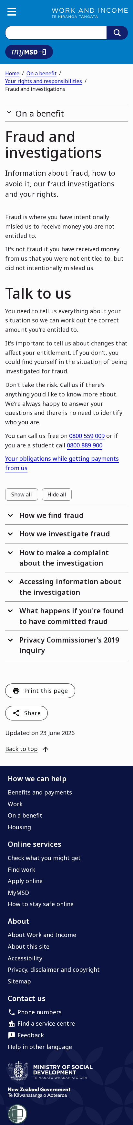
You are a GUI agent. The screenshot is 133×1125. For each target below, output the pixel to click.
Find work (21, 869)
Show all (24, 496)
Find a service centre (46, 1023)
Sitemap (19, 981)
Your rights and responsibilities (43, 81)
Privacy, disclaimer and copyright (54, 969)
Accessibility (25, 958)
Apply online (25, 881)
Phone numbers (39, 1012)
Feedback (30, 1035)
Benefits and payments (40, 792)
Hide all (59, 496)
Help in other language (40, 1047)
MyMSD (18, 892)
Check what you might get (44, 858)
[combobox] (56, 33)
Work (15, 804)
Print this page (46, 690)
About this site (28, 946)
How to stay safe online (41, 904)
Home (12, 73)
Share (32, 713)
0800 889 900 (84, 445)
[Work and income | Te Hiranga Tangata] (90, 13)
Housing (19, 827)
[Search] (117, 33)
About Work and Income (42, 935)
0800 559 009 (87, 436)
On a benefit (41, 73)
